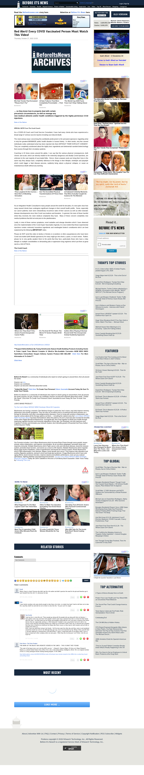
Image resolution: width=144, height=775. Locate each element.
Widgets (118, 734)
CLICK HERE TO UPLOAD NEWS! (120, 26)
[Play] (111, 42)
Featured (25, 6)
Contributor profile (33, 24)
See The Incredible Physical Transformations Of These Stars (51, 193)
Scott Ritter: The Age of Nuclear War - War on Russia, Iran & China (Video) (111, 364)
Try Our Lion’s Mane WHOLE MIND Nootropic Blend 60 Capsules (37, 407)
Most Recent (107, 6)
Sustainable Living (71, 6)
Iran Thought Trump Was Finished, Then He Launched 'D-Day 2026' (111, 541)
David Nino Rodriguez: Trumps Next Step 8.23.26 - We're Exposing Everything (110, 283)
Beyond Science (48, 6)
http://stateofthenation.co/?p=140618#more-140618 (32, 345)
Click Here (18, 360)
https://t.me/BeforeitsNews (104, 209)
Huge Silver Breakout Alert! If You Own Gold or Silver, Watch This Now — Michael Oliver (112, 321)
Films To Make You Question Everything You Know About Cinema (50, 506)
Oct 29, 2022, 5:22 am (26, 660)
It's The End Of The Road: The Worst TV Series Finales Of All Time (50, 333)
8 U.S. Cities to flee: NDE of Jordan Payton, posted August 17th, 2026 (111, 270)
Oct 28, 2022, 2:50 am (26, 597)
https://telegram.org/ (121, 202)
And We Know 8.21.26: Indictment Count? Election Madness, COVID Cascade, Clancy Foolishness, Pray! (111, 519)
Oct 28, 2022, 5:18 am (31, 638)
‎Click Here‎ (76, 354)
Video (93, 6)
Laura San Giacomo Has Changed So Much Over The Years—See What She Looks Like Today (102, 449)
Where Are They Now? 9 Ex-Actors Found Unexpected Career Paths (25, 333)
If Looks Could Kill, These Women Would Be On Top (49, 530)
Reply (72, 597)
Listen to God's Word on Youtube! (111, 60)
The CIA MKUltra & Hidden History (108, 622)
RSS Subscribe (107, 734)
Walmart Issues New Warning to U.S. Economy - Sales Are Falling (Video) (108, 327)
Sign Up (126, 3)
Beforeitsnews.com (31, 12)
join (24, 382)
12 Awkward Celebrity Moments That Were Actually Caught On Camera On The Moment (75, 194)
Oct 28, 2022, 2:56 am (26, 610)
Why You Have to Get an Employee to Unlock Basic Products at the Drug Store (111, 653)
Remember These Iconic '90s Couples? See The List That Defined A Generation (111, 173)
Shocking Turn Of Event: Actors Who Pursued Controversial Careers (77, 506)
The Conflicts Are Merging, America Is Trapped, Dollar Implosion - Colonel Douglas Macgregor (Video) (111, 534)
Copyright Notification (90, 734)
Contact (53, 734)
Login (121, 3)
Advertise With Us (35, 734)
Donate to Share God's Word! (112, 65)
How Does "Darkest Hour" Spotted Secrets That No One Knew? (110, 124)
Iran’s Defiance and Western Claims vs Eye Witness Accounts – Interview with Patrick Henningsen (111, 307)
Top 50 (99, 6)
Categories (123, 6)
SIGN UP (102, 233)
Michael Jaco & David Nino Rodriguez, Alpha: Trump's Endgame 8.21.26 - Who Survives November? (111, 500)
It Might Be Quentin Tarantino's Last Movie (107, 578)
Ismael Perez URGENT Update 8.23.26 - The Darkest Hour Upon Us (111, 314)
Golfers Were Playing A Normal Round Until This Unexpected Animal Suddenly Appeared (75, 333)
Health (39, 6)
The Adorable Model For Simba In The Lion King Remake (110, 100)
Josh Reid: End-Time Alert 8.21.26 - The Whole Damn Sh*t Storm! (109, 526)
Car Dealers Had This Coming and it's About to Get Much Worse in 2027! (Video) (111, 358)
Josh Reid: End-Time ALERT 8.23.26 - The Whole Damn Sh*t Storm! (110, 377)
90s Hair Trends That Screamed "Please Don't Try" (111, 149)
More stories (42, 24)
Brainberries (18, 198)
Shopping (115, 6)
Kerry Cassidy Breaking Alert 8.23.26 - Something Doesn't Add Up (109, 334)
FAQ (47, 734)
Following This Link (23, 460)
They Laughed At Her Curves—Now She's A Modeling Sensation (26, 194)
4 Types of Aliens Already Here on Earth (109, 593)
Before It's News (35, 2)
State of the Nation (20, 122)
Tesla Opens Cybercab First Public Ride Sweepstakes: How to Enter (109, 612)
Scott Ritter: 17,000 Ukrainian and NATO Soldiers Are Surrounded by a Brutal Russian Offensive (111, 492)
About (24, 734)
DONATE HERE (101, 15)
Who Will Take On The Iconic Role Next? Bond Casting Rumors (75, 531)
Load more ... (52, 704)
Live (89, 6)
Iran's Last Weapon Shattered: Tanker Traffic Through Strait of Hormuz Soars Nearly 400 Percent (111, 298)
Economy (32, 6)
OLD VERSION (120, 14)
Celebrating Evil (101, 617)
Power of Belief (59, 6)
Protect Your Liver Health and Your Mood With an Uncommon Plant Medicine (111, 598)
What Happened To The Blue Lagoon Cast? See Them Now (26, 505)
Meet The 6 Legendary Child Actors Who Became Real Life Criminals (26, 531)
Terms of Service (73, 734)
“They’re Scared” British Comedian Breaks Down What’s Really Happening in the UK (110, 646)
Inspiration (82, 6)
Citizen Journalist (61, 389)
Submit (111, 251)
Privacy (61, 734)
